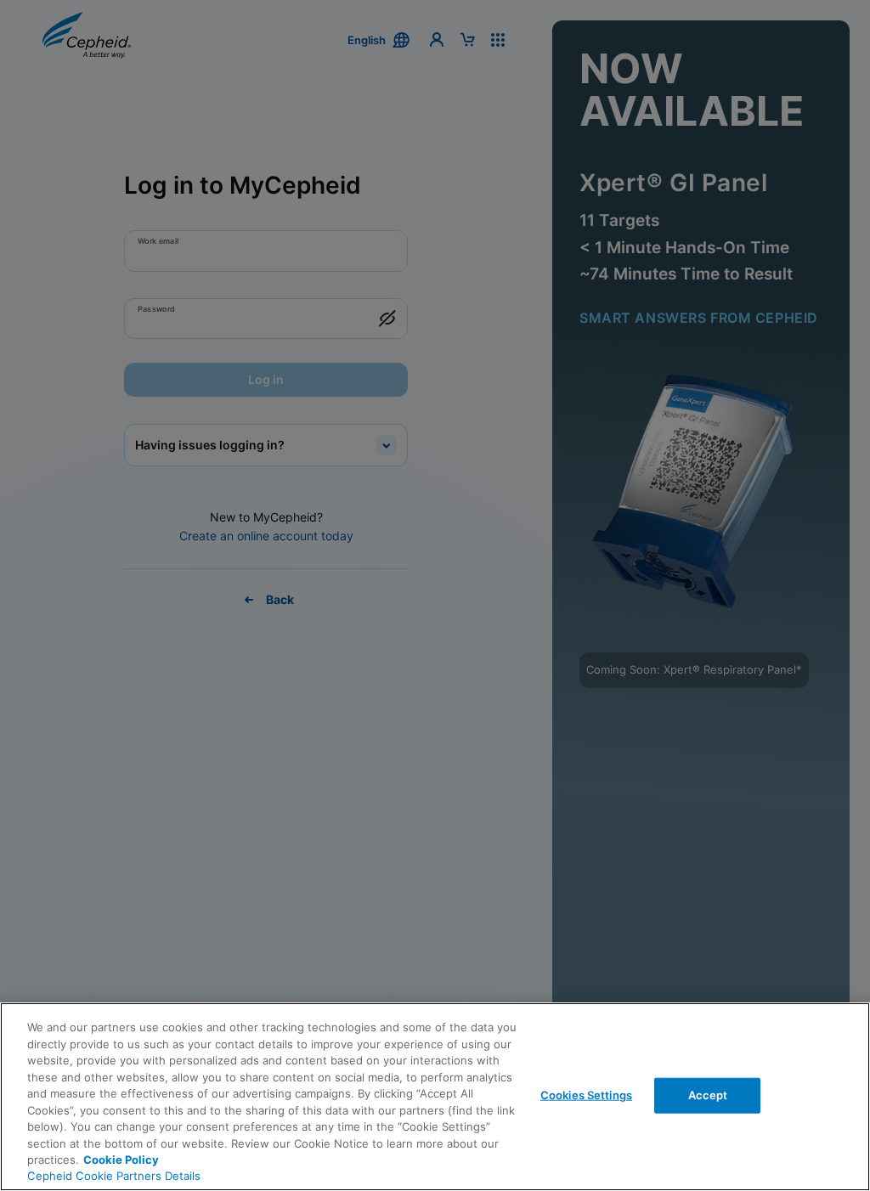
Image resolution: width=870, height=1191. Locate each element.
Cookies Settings (586, 1095)
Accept (708, 1095)
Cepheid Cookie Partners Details (114, 1176)
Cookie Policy (121, 1159)
